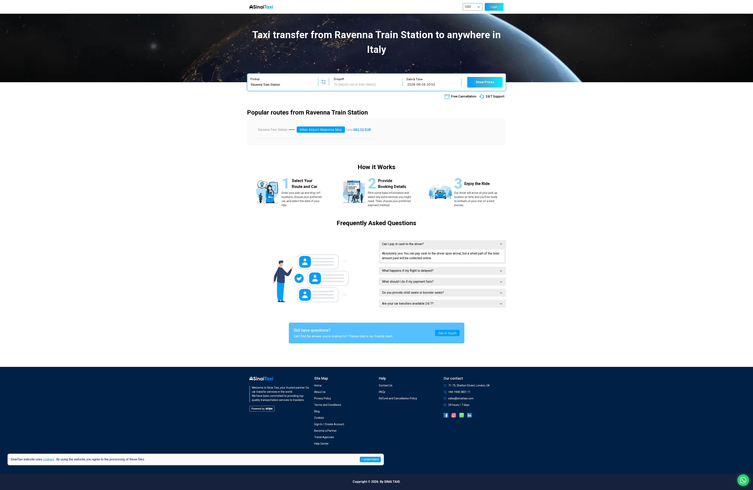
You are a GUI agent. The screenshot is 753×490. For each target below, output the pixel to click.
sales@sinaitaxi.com (461, 398)
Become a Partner (325, 430)
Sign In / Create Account (329, 424)
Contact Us (385, 385)
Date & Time (415, 79)
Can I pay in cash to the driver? (403, 244)
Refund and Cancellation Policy (398, 398)
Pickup (254, 79)
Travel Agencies (324, 437)
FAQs (382, 391)
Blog (317, 411)
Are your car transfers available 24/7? (408, 303)
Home (318, 385)
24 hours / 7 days (458, 404)
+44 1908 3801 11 (459, 391)
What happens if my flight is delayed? (407, 271)
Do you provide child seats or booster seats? (413, 292)
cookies (48, 459)
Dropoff (339, 79)
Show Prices (485, 82)
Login (494, 6)
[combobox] (281, 84)
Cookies (319, 417)
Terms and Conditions (327, 404)
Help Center (321, 443)
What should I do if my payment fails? (408, 281)
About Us (320, 391)
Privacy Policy (322, 398)
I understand (370, 459)
